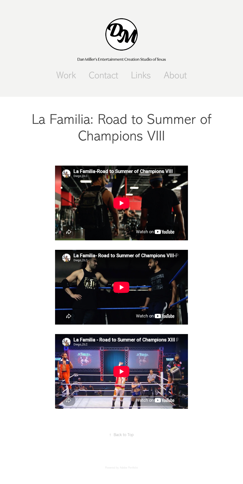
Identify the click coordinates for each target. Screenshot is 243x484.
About (175, 75)
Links (141, 75)
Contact (103, 75)
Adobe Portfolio (129, 467)
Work (66, 75)
